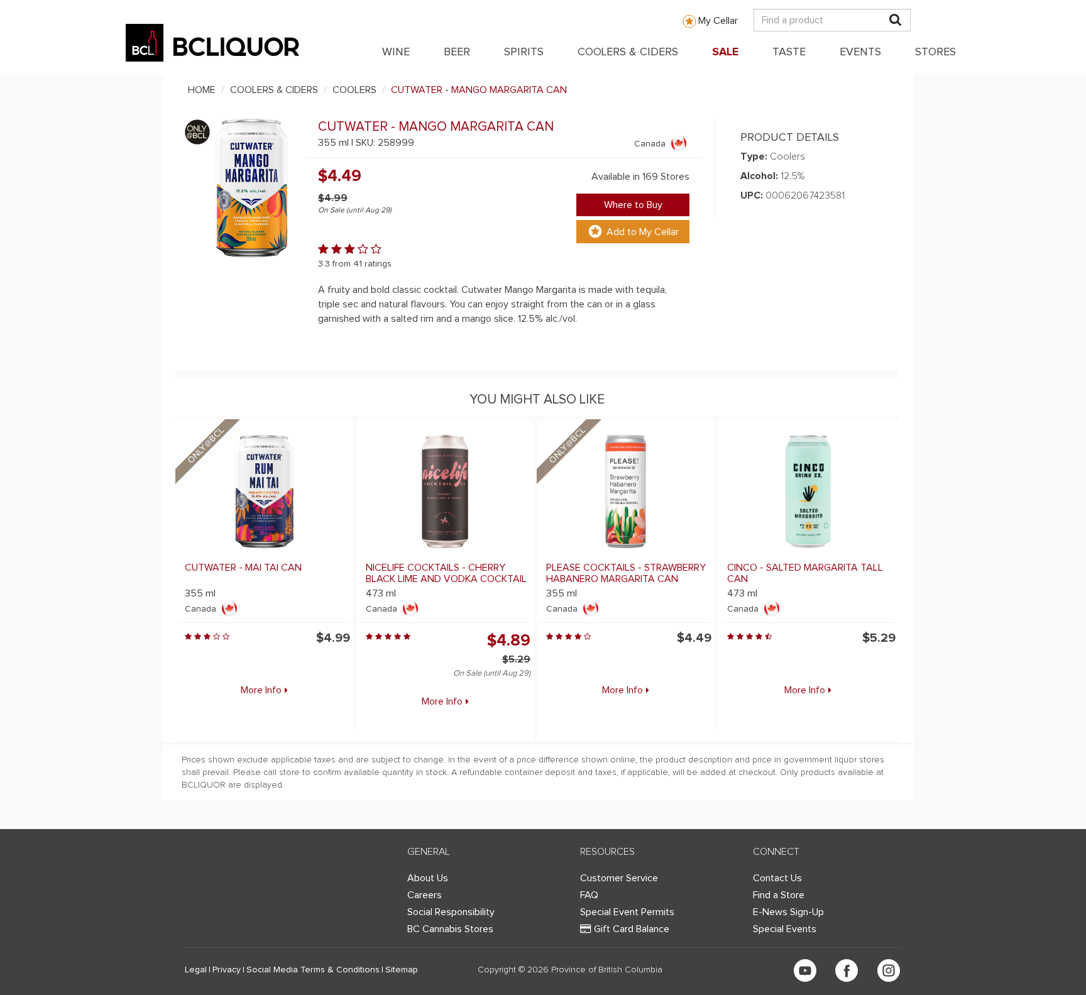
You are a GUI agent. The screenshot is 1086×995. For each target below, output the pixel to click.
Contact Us (777, 878)
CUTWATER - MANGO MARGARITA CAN (479, 90)
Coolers (354, 90)
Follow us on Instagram (888, 970)
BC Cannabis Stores (450, 929)
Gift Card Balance (631, 929)
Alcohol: (759, 176)
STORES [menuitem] (935, 52)
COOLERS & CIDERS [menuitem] (628, 52)
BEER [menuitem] (457, 52)
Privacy (226, 969)
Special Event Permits (627, 912)
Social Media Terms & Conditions (313, 969)
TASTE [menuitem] (789, 52)
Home (202, 90)
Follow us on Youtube (805, 970)
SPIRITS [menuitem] (524, 52)
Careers (424, 895)
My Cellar (718, 21)
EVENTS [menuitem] (860, 52)
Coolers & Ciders (274, 90)
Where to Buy (633, 205)
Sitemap (401, 969)
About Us (427, 878)
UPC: (751, 195)
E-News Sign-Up (788, 912)
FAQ (589, 895)
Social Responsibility (451, 912)
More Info (261, 690)
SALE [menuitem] (725, 52)
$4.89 (508, 640)
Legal (196, 969)
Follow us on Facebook (846, 970)
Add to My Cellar (642, 232)
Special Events (784, 929)
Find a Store (778, 895)
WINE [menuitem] (396, 52)
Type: (753, 156)
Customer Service (619, 878)
